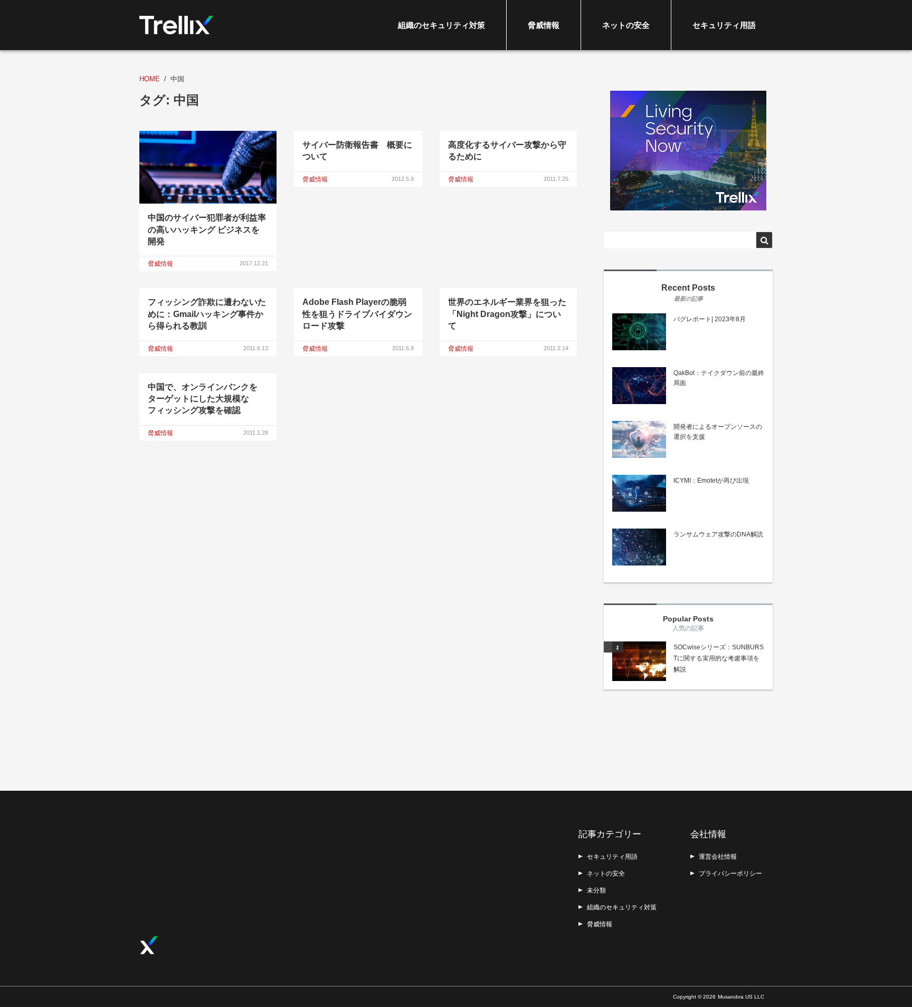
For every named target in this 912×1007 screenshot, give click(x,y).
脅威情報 (543, 25)
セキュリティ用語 (724, 25)
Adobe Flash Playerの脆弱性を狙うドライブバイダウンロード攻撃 (357, 314)
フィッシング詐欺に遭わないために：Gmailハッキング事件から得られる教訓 (207, 314)
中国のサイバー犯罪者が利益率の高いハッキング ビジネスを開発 (207, 229)
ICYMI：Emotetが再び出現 (711, 480)
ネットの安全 (626, 25)
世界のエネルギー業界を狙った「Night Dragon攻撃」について (507, 314)
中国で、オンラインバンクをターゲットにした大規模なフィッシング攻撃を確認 (203, 398)
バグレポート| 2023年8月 (709, 319)
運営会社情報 (718, 856)
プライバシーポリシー (730, 873)
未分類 (596, 890)
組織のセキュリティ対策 (441, 25)
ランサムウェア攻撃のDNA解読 (718, 534)
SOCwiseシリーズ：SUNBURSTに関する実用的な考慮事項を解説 (718, 658)
